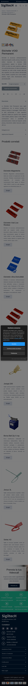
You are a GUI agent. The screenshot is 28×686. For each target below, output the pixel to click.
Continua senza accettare (14, 348)
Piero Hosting (23, 358)
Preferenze (14, 353)
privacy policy (18, 338)
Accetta (14, 344)
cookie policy (6, 339)
